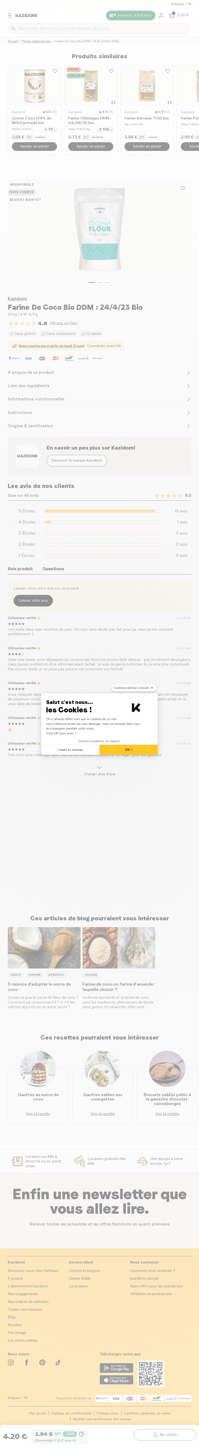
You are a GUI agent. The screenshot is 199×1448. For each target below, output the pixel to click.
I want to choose (70, 750)
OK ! (128, 750)
